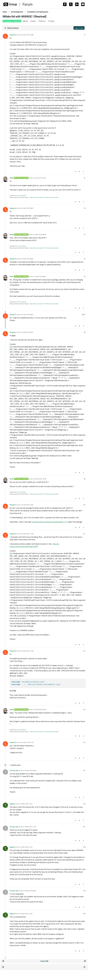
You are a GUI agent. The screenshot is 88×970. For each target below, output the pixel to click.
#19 (84, 891)
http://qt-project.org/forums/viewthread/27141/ (50, 522)
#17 (84, 827)
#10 (84, 505)
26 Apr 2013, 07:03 (40, 709)
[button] (3, 967)
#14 (84, 742)
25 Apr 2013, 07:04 (40, 178)
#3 (84, 208)
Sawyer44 (13, 35)
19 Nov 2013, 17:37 (27, 847)
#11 (84, 534)
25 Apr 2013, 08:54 (27, 314)
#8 (84, 332)
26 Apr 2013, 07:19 (27, 742)
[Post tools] (84, 171)
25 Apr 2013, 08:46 (27, 259)
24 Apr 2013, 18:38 (27, 35)
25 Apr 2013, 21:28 (27, 651)
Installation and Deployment (13, 21)
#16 (84, 804)
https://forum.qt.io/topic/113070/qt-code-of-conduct (44, 197)
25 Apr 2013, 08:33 (40, 234)
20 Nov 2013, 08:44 (30, 891)
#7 (84, 314)
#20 (84, 913)
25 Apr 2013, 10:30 (40, 479)
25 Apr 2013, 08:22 (27, 208)
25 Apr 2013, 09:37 (27, 332)
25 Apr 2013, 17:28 (27, 534)
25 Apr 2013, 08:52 (40, 276)
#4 (84, 234)
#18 (84, 847)
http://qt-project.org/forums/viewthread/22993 (34, 545)
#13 (84, 709)
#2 (84, 178)
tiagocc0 (12, 804)
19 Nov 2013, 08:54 (30, 770)
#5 (84, 259)
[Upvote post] (76, 171)
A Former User (14, 770)
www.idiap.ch (22, 195)
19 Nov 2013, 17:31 (30, 827)
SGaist (12, 178)
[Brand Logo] (17, 4)
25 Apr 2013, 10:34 (27, 505)
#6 (84, 276)
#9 (84, 479)
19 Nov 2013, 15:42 (27, 804)
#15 (84, 770)
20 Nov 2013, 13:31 (27, 913)
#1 (84, 35)
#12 (84, 651)
